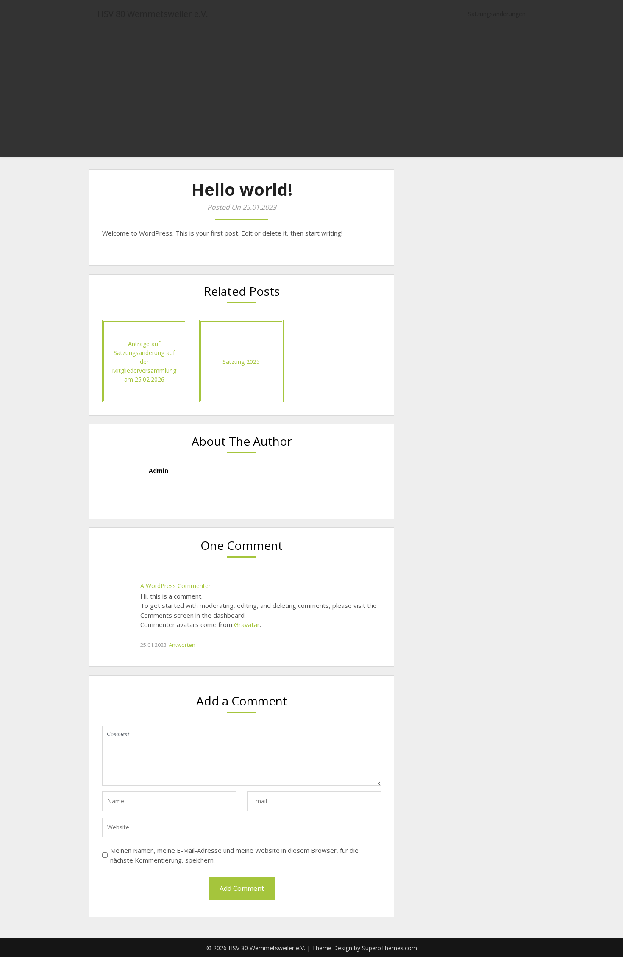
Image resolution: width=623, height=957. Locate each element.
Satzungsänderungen (497, 14)
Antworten (182, 645)
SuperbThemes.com (389, 948)
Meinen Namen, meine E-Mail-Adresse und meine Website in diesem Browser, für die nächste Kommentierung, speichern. (234, 855)
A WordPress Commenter (175, 586)
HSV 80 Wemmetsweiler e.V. (152, 13)
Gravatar (247, 624)
